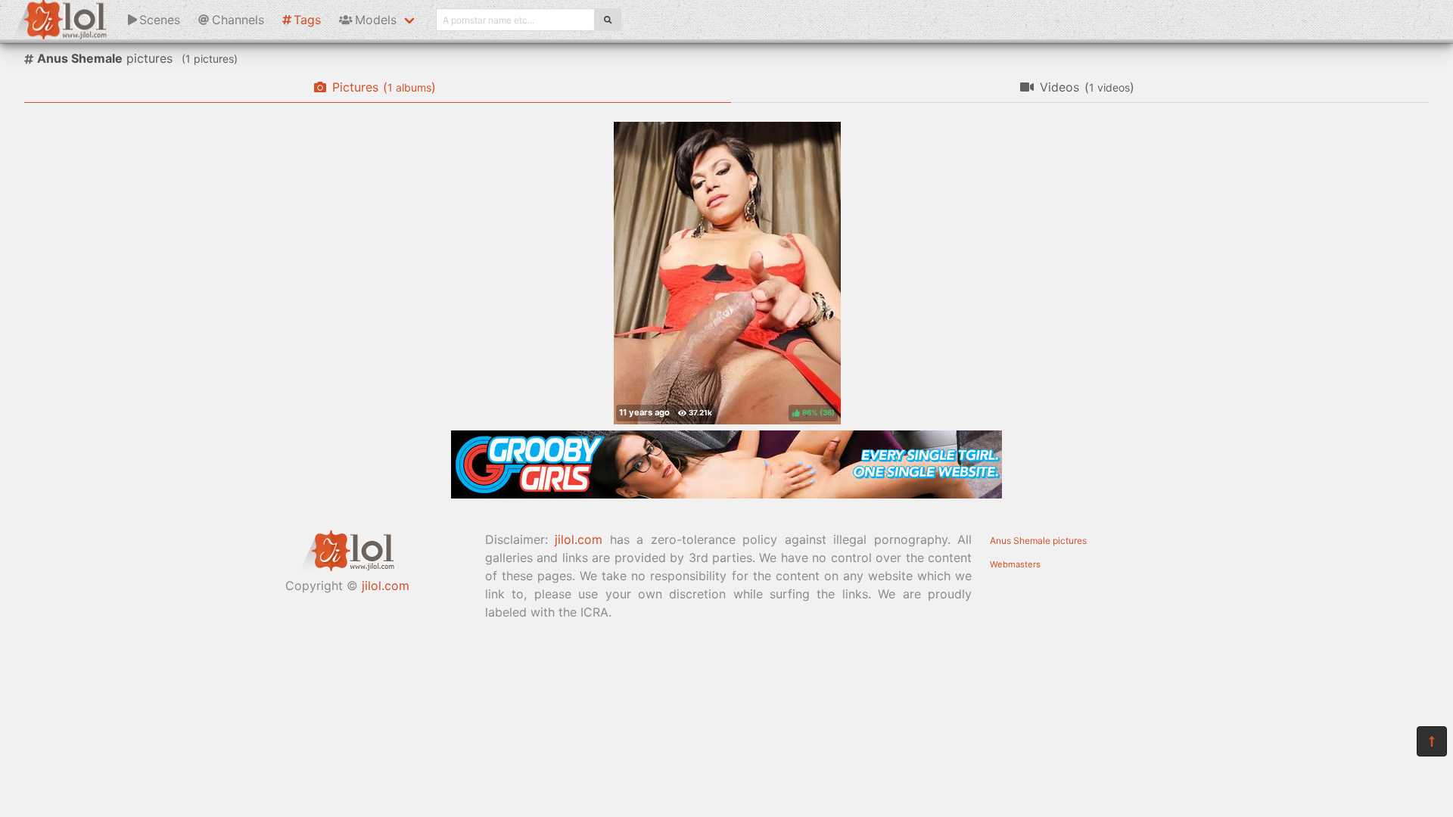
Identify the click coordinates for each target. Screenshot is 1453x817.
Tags (307, 19)
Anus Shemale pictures (1038, 540)
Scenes (159, 19)
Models (376, 19)
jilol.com (385, 585)
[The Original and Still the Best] (726, 494)
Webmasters (1015, 564)
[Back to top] (1432, 741)
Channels (238, 19)
